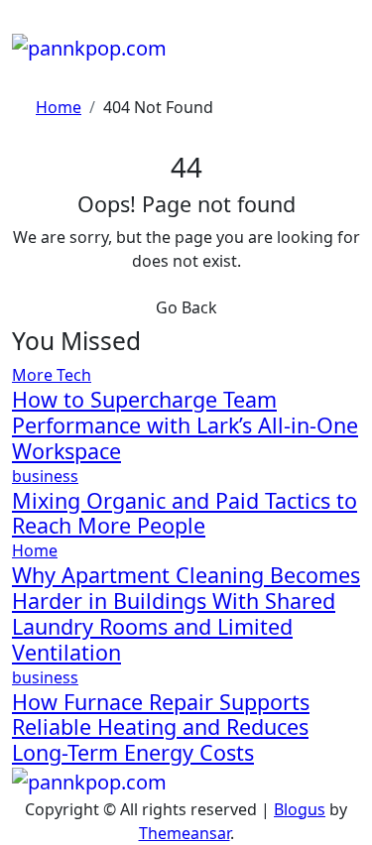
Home (35, 550)
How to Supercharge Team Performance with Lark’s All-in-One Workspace (185, 425)
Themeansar (184, 833)
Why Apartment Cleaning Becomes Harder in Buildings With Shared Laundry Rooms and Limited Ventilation (186, 612)
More (34, 375)
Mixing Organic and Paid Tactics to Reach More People (184, 513)
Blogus (299, 809)
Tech (74, 375)
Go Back (186, 307)
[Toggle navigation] (25, 26)
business (45, 476)
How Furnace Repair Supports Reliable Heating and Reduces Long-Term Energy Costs (161, 727)
